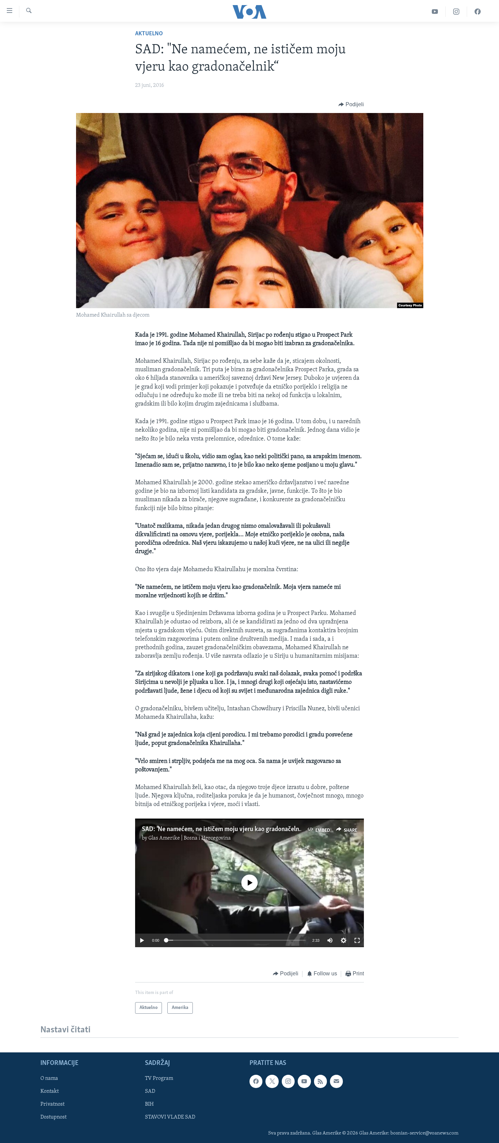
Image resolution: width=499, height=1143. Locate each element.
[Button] (351, 104)
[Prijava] (336, 1081)
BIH (149, 1104)
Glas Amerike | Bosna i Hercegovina (189, 838)
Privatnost (52, 1104)
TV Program (159, 1078)
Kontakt (49, 1091)
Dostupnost (53, 1117)
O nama (49, 1078)
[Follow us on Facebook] (256, 1081)
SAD (150, 1091)
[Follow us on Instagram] (288, 1081)
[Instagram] (456, 11)
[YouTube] (435, 11)
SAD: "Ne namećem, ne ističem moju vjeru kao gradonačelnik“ (224, 829)
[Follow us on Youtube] (304, 1081)
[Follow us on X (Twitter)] (271, 1081)
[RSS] (320, 1081)
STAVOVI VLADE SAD (170, 1117)
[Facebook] (477, 11)
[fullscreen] (357, 940)
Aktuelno (149, 34)
